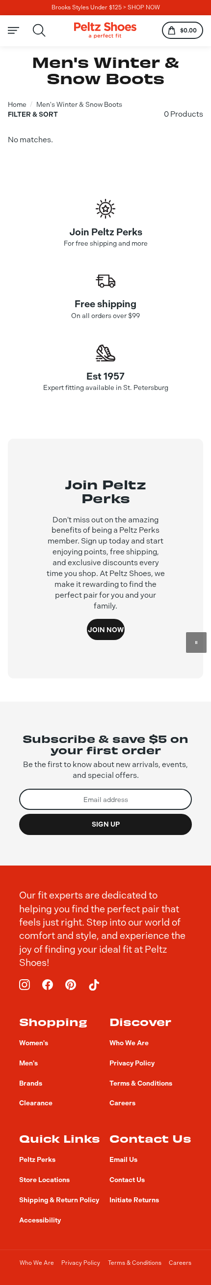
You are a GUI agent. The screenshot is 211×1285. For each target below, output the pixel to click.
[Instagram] (24, 985)
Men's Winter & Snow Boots (79, 104)
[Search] (39, 30)
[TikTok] (94, 985)
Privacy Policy (80, 1262)
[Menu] (19, 30)
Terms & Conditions (134, 1262)
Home (17, 104)
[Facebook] (47, 985)
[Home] (105, 30)
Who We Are (37, 1262)
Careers (180, 1262)
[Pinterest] (71, 985)
